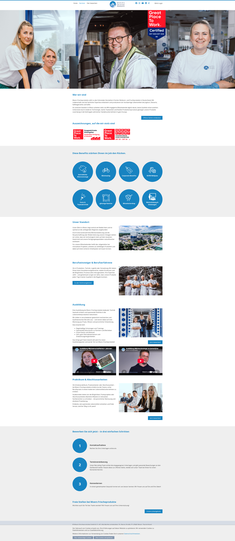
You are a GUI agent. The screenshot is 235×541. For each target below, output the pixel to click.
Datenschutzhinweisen (132, 534)
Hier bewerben (92, 3)
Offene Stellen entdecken (152, 118)
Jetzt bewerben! (155, 342)
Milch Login (158, 3)
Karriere (82, 3)
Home (75, 3)
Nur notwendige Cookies (82, 538)
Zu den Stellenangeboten (83, 283)
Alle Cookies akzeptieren (104, 538)
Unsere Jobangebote (154, 511)
